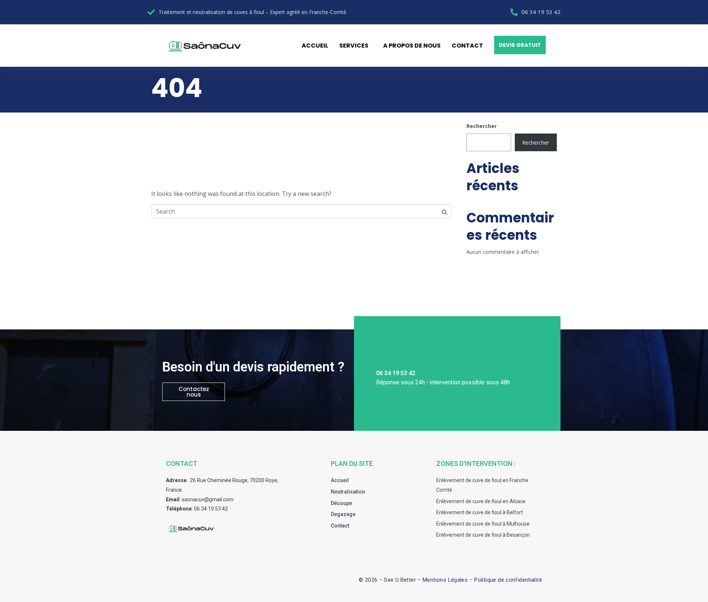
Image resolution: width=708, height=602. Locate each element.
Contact (467, 45)
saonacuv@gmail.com (207, 499)
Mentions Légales (445, 580)
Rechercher (481, 125)
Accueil (315, 45)
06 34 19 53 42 (211, 509)
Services (353, 45)
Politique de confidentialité (508, 580)
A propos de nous (412, 45)
